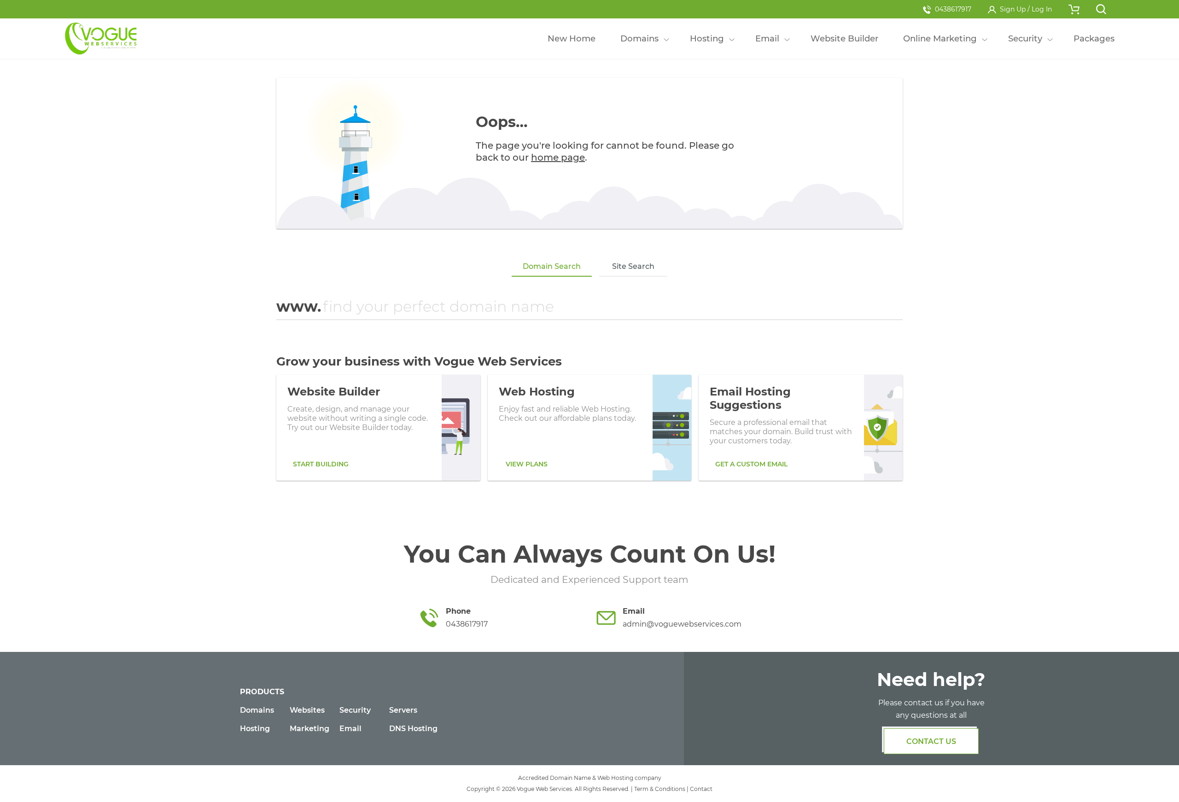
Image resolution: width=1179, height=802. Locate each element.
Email (350, 728)
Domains (257, 710)
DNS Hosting (413, 728)
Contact (701, 788)
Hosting (255, 728)
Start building (321, 464)
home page (558, 157)
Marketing (309, 728)
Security (355, 710)
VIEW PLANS (527, 464)
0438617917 (953, 9)
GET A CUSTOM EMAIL (751, 464)
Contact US (931, 741)
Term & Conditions (659, 788)
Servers (403, 710)
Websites (307, 710)
